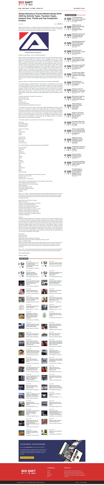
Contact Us (49, 476)
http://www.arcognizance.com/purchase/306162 (38, 145)
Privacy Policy (83, 482)
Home (48, 470)
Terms (77, 482)
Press (48, 472)
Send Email (24, 236)
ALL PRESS (32, 8)
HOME (19, 8)
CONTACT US (39, 8)
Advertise (49, 474)
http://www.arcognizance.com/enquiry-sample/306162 (46, 81)
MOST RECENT (25, 8)
